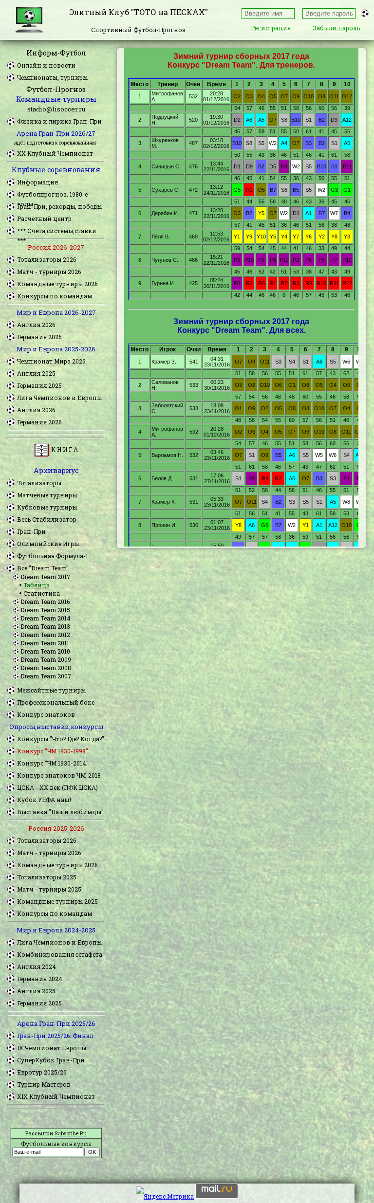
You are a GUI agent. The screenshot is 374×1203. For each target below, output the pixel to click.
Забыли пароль (336, 28)
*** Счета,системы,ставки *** (56, 231)
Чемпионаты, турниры (52, 77)
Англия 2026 (36, 324)
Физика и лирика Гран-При (59, 121)
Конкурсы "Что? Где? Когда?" (60, 739)
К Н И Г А (64, 449)
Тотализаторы (39, 483)
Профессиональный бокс (55, 702)
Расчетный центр (44, 218)
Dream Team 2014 (45, 618)
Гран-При (31, 531)
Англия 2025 (36, 373)
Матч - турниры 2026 (49, 271)
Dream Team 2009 (45, 659)
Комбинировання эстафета (59, 954)
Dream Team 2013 (45, 626)
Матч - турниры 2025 (49, 889)
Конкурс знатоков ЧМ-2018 (59, 775)
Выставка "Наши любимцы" (60, 812)
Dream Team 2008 (45, 668)
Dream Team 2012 (45, 634)
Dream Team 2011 (44, 643)
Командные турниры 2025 (57, 901)
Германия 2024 (39, 979)
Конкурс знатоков (46, 714)
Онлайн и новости (46, 65)
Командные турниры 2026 (57, 284)
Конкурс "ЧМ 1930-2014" (53, 763)
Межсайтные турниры (51, 690)
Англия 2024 (36, 966)
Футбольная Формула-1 (52, 556)
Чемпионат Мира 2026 (51, 361)
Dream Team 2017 (45, 577)
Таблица (36, 585)
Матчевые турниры (47, 495)
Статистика (41, 593)
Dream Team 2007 (46, 676)
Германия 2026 (39, 337)
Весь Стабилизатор (46, 519)
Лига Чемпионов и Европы (59, 397)
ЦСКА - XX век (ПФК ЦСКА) (57, 787)
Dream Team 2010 (45, 651)
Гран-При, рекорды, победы (59, 206)
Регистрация (271, 28)
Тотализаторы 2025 (46, 877)
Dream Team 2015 (45, 610)
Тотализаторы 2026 (46, 259)
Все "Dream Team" (43, 568)
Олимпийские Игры (48, 543)
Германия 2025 (39, 385)
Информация (37, 182)
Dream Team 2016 (45, 601)
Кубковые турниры (47, 507)
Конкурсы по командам (54, 296)
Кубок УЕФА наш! (44, 799)
